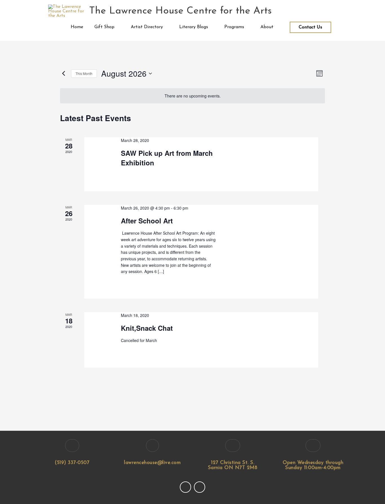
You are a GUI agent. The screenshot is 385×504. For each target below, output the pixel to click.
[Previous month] (63, 73)
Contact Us (310, 27)
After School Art (147, 220)
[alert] (192, 96)
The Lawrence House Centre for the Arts (180, 11)
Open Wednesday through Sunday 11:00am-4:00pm (313, 465)
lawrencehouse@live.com (152, 462)
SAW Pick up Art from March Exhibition (167, 157)
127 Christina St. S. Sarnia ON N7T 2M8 (233, 465)
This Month (84, 73)
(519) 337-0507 (72, 462)
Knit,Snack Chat (147, 328)
